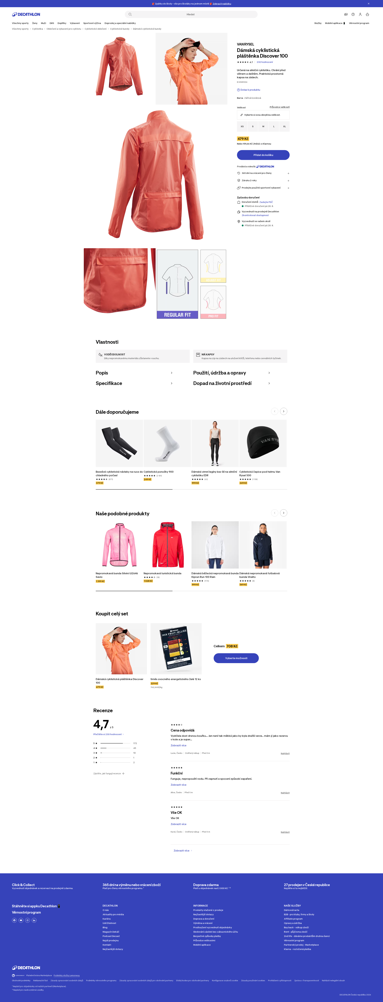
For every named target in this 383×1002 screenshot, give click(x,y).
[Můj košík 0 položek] (367, 14)
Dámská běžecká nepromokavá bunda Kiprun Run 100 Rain (215, 575)
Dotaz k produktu (250, 89)
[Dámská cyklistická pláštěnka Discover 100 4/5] (120, 284)
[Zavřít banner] (368, 3)
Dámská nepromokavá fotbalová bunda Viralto (259, 575)
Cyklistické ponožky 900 (159, 471)
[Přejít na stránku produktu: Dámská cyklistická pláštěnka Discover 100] (121, 648)
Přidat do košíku (263, 155)
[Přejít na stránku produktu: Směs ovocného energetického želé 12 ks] (176, 648)
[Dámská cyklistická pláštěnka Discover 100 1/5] (191, 69)
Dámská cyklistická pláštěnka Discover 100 (120, 681)
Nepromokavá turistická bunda (162, 573)
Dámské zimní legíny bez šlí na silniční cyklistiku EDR (215, 473)
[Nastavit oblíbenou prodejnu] (345, 14)
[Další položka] (283, 411)
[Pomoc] (353, 14)
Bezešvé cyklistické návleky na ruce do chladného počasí (119, 473)
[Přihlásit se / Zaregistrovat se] (360, 14)
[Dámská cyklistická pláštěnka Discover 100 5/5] (191, 284)
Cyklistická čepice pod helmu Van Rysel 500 (260, 473)
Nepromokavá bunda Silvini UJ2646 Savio (117, 575)
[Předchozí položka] (274, 411)
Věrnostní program (359, 23)
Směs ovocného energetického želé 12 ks (176, 679)
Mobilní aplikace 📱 (335, 23)
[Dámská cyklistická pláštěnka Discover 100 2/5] (120, 69)
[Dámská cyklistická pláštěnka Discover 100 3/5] (155, 176)
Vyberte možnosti (236, 658)
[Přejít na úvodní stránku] (26, 14)
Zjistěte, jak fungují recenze (107, 773)
